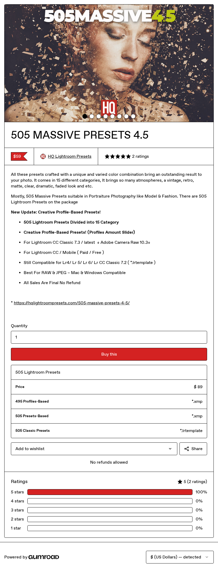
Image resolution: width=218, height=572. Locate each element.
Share (197, 448)
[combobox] (94, 448)
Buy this (109, 354)
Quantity (19, 325)
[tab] (84, 116)
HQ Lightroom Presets (69, 156)
